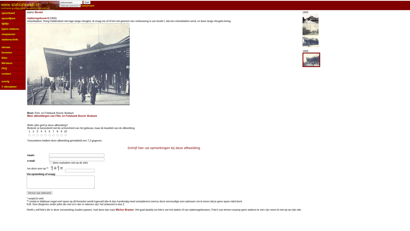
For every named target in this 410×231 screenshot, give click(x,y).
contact (6, 73)
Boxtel (39, 12)
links (4, 57)
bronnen (7, 52)
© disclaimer (9, 86)
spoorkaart (8, 13)
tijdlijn (5, 23)
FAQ (4, 68)
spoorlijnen (8, 18)
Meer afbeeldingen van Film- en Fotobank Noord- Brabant (62, 116)
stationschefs (10, 39)
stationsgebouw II (38, 18)
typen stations (10, 29)
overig (5, 81)
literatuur (7, 63)
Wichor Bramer (125, 209)
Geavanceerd (87, 5)
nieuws (6, 47)
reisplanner (8, 34)
